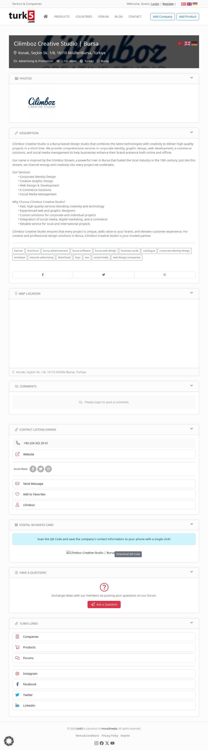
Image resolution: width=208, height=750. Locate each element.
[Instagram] (48, 469)
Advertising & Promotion (36, 61)
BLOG (118, 16)
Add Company (162, 16)
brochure (33, 250)
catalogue (149, 250)
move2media (109, 728)
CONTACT (135, 16)
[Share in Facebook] (42, 274)
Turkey (89, 61)
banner (18, 250)
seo (87, 257)
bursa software (82, 250)
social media (101, 257)
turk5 (79, 728)
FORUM (103, 16)
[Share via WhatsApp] (165, 274)
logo (77, 257)
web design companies (127, 257)
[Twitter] (40, 469)
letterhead (64, 257)
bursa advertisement (55, 250)
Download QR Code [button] (128, 554)
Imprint (125, 735)
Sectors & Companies (27, 4)
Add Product (187, 16)
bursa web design (105, 250)
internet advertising (41, 257)
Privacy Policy (110, 735)
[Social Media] (96, 743)
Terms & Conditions (87, 735)
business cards (130, 250)
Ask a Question (106, 604)
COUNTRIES (84, 16)
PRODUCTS (62, 16)
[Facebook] (33, 469)
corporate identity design (174, 250)
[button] (9, 741)
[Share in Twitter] (103, 274)
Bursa (105, 61)
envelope (19, 257)
